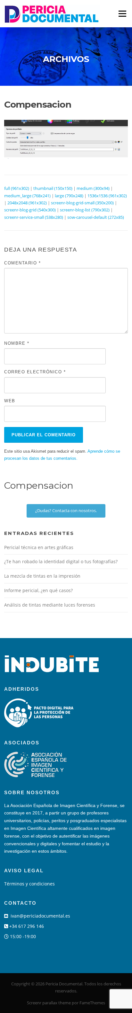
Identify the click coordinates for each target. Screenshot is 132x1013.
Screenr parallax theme (49, 1003)
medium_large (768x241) (27, 196)
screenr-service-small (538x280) (33, 217)
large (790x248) (69, 196)
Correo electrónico (35, 371)
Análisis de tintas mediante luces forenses (49, 605)
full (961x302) (16, 188)
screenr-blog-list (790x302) (85, 210)
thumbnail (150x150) (52, 188)
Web (9, 400)
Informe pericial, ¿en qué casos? (38, 590)
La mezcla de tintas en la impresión (42, 576)
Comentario (22, 263)
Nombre (16, 343)
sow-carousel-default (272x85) (95, 217)
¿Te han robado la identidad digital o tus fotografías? (61, 561)
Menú (122, 13)
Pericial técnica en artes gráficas (38, 547)
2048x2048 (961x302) (27, 203)
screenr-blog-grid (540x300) (30, 210)
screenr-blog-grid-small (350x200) (82, 203)
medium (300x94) (93, 188)
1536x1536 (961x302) (107, 196)
